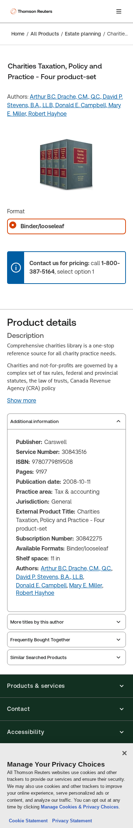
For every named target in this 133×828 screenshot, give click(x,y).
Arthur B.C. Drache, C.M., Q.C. (76, 568)
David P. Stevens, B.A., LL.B (49, 577)
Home (17, 34)
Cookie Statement (28, 820)
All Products (45, 34)
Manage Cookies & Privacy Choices (79, 807)
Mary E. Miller (85, 585)
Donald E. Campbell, (82, 105)
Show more (21, 400)
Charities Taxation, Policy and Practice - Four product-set (118, 34)
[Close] (124, 753)
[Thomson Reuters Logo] (32, 11)
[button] (66, 686)
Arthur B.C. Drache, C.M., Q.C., (66, 96)
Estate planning (83, 34)
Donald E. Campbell (41, 585)
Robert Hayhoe (47, 113)
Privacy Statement (70, 820)
